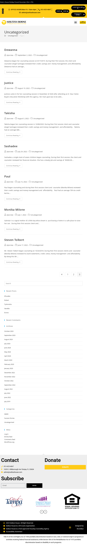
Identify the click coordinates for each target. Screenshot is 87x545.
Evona (6, 313)
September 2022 (9, 385)
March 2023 (8, 360)
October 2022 (8, 381)
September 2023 (9, 335)
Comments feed (9, 439)
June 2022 (7, 397)
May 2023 (7, 352)
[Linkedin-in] (3, 11)
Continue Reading (14, 71)
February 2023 (9, 364)
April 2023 (7, 356)
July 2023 (7, 344)
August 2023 (8, 339)
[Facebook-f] (3, 9)
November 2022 (9, 377)
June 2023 (7, 348)
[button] (75, 22)
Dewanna (10, 50)
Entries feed (8, 437)
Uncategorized (41, 55)
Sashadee (10, 146)
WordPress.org (9, 442)
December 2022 (9, 373)
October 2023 (8, 331)
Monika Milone (14, 209)
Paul (7, 176)
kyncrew (10, 55)
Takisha (9, 113)
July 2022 (7, 393)
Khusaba (7, 296)
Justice (8, 83)
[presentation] (41, 512)
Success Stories (9, 418)
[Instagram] (3, 13)
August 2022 (8, 389)
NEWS (6, 414)
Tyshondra (8, 304)
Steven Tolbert (14, 240)
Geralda (7, 308)
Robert (6, 300)
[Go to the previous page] (62, 274)
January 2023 (8, 368)
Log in (6, 434)
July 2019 (7, 401)
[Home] (5, 36)
